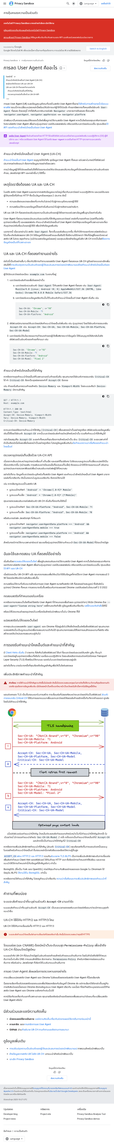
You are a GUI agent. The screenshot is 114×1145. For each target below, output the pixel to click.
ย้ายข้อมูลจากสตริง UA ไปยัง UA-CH (27, 1054)
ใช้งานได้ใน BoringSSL (29, 872)
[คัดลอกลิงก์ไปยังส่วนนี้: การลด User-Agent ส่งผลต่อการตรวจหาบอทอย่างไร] (69, 971)
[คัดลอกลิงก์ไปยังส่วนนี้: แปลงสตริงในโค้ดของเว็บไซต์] (41, 620)
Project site (45, 1114)
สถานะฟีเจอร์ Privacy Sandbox (17, 37)
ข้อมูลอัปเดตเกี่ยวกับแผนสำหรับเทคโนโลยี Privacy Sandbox (30, 30)
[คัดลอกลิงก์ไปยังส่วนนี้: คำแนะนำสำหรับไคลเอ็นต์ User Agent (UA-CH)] (64, 154)
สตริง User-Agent (17, 136)
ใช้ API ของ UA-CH (13, 568)
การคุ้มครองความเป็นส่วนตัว (21, 13)
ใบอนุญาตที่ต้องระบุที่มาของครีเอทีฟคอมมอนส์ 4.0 (52, 1088)
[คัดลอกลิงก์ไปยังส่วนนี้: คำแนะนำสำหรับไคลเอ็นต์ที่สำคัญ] (45, 371)
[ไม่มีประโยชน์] (108, 60)
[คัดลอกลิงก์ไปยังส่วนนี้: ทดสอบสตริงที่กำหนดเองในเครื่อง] (46, 596)
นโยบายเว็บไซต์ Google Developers (63, 1091)
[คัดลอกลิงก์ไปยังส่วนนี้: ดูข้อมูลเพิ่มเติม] (28, 1041)
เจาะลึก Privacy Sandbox (22, 1059)
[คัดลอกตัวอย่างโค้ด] (108, 304)
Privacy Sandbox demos (88, 1119)
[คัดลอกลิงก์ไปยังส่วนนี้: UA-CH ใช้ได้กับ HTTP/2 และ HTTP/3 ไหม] (57, 920)
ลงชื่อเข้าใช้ (105, 3)
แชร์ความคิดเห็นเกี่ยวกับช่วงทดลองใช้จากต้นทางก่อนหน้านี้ (63, 1019)
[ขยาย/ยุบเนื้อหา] (14, 76)
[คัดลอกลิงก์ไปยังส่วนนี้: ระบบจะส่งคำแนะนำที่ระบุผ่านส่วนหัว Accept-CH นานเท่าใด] (76, 902)
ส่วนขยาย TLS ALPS (61, 856)
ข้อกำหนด (7, 1131)
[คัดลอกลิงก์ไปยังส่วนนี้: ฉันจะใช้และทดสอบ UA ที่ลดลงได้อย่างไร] (64, 554)
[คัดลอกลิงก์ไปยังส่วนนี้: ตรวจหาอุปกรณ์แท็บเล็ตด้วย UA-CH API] (55, 455)
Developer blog (11, 1114)
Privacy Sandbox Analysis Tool (91, 1114)
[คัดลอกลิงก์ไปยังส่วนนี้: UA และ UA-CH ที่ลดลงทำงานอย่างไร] (60, 254)
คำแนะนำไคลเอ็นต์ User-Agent (18, 160)
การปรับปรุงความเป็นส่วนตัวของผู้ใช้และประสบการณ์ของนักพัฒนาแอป (43, 1048)
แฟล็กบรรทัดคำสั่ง (93, 605)
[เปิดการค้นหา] (68, 3)
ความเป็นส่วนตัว (20, 1131)
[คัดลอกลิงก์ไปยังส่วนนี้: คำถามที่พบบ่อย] (30, 894)
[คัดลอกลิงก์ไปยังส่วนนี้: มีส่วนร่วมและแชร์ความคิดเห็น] (49, 1012)
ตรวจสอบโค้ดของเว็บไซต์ (25, 561)
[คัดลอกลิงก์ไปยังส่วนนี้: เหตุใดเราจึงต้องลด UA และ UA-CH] (57, 185)
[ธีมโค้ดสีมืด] (103, 304)
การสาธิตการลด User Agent (37, 1024)
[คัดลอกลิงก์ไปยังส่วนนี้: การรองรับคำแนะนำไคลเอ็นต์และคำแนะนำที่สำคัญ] (77, 645)
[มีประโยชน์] (104, 60)
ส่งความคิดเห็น (100, 68)
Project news (10, 1119)
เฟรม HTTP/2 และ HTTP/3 (23, 856)
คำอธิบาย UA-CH (30, 1029)
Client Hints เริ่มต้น (15, 652)
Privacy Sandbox (11, 60)
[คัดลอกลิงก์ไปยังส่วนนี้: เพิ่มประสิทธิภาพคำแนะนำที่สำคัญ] (46, 674)
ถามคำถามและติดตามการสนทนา (54, 1029)
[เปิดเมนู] (5, 3)
